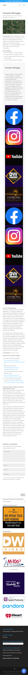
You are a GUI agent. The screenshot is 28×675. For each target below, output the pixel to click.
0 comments (12, 17)
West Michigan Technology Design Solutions (13, 631)
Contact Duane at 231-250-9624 (11, 658)
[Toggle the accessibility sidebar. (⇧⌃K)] (24, 671)
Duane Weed (7, 15)
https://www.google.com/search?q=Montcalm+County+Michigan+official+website (14, 362)
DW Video (5, 637)
